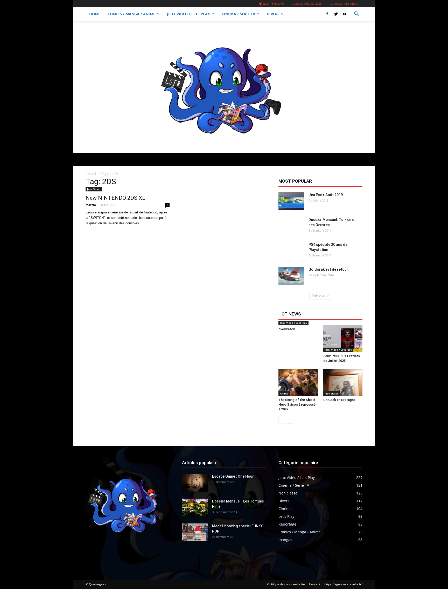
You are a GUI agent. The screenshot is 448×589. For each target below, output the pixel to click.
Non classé (332, 393)
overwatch (286, 329)
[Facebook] (327, 14)
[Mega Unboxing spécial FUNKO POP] (195, 532)
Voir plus (318, 295)
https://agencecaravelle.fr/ (343, 584)
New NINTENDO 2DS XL (115, 198)
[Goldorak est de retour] (291, 276)
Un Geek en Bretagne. (339, 400)
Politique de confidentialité (286, 584)
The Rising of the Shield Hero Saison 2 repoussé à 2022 (297, 404)
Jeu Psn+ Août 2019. (326, 195)
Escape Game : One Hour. (233, 476)
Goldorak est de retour (328, 269)
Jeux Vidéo (93, 189)
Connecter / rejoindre (344, 3)
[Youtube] (345, 14)
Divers (273, 13)
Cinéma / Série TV (238, 13)
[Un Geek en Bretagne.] (343, 382)
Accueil (91, 173)
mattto (91, 205)
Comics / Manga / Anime (131, 13)
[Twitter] (336, 14)
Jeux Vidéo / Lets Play (188, 13)
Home (94, 13)
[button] (356, 14)
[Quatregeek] (224, 87)
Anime (284, 393)
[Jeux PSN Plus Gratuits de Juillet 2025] (343, 338)
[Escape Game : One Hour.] (195, 483)
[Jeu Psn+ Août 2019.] (291, 201)
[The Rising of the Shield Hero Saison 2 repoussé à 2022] (298, 382)
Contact (314, 584)
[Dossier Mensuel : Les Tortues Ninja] (195, 507)
